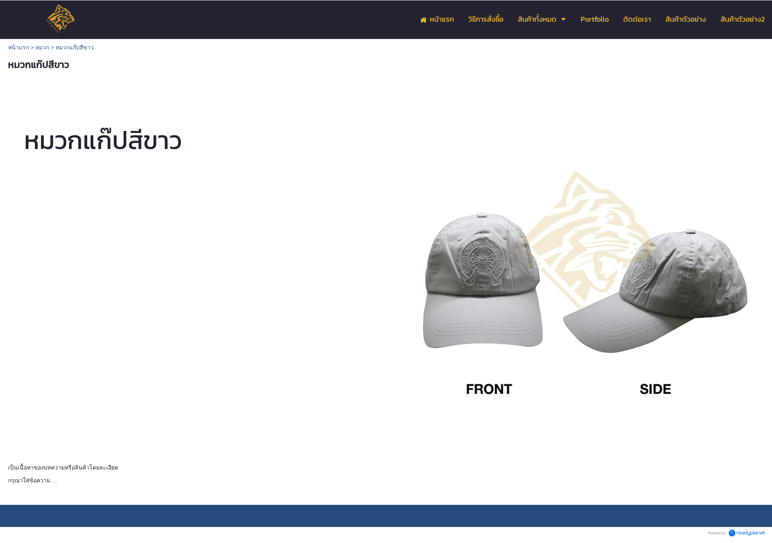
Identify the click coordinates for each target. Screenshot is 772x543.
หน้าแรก (18, 47)
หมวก (42, 47)
